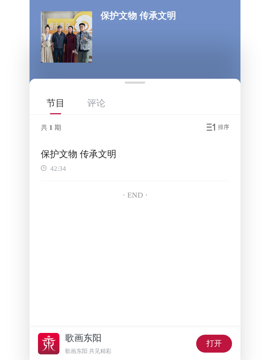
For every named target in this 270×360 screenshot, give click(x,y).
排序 (223, 127)
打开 (214, 343)
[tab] (55, 103)
